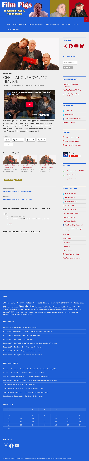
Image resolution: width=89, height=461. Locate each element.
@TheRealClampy (70, 201)
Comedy (63, 302)
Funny (17, 307)
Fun (14, 307)
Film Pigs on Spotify (69, 221)
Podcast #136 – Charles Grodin (24, 384)
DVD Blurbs (10, 307)
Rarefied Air (67, 246)
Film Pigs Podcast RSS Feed (72, 90)
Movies (71, 309)
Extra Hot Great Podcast (71, 213)
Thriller (67, 312)
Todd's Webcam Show (71, 254)
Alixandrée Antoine (24, 303)
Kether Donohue (27, 309)
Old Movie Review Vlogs (72, 145)
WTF (14, 314)
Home (8, 24)
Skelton (5, 369)
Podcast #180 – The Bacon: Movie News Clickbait (20, 327)
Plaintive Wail (67, 238)
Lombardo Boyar (43, 309)
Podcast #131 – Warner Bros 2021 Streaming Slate (31, 392)
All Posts (73, 175)
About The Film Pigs (13, 29)
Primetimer (66, 242)
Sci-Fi (11, 312)
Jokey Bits (66, 235)
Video (7, 85)
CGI (39, 303)
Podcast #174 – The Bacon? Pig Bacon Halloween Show (21, 351)
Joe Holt (18, 179)
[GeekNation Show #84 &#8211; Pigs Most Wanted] (47, 159)
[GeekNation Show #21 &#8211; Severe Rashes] (29, 159)
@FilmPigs (68, 111)
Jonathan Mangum (15, 309)
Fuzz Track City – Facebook (73, 225)
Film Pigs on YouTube (71, 137)
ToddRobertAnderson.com (72, 258)
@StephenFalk (69, 114)
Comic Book (73, 303)
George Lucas (39, 307)
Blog (75, 24)
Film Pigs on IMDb (69, 217)
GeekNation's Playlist (71, 141)
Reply (10, 224)
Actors (13, 303)
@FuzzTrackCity (70, 193)
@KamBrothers (69, 197)
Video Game (74, 312)
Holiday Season (66, 307)
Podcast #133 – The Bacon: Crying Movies (28, 396)
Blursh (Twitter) (69, 205)
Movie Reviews (66, 24)
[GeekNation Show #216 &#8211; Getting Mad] (11, 159)
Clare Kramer (53, 303)
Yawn (18, 314)
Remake (6, 312)
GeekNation (7, 74)
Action (7, 302)
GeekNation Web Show (36, 24)
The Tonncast (67, 250)
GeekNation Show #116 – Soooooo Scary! (17, 190)
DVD (4, 307)
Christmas (44, 303)
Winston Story (8, 314)
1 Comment (40, 85)
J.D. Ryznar (6, 309)
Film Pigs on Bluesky (69, 122)
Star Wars (34, 312)
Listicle (35, 309)
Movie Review (64, 309)
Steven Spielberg (52, 312)
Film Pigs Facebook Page (72, 118)
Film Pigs (30, 85)
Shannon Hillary (26, 312)
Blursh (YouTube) (70, 209)
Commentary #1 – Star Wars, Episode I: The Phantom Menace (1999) (33, 369)
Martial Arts (51, 309)
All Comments (79, 171)
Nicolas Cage (77, 309)
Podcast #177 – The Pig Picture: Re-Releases (18, 339)
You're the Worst (24, 314)
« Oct (5, 431)
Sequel (17, 312)
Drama (81, 303)
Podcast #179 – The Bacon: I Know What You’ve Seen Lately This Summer (27, 331)
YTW (31, 314)
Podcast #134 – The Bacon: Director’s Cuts (28, 388)
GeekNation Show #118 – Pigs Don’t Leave (17, 198)
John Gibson (7, 384)
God (8, 213)
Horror (76, 306)
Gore (45, 307)
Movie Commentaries (52, 24)
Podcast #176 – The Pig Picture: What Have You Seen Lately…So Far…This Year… (30, 343)
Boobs (35, 303)
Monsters (57, 309)
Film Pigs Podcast (18, 24)
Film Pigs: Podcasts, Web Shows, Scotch (25, 458)
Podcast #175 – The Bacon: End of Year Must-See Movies (22, 347)
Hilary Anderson (54, 307)
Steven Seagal (43, 312)
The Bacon (61, 312)
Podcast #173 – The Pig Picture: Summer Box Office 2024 (22, 355)
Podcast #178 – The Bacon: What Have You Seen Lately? (22, 335)
